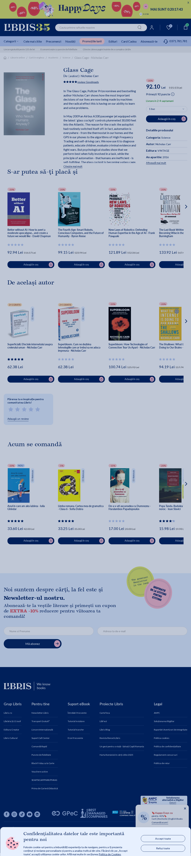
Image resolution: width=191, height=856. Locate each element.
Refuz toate (163, 848)
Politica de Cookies (110, 854)
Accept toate (163, 838)
